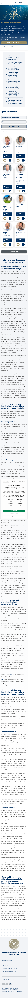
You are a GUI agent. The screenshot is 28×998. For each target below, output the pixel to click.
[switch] (20, 501)
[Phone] (10, 160)
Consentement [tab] (6, 481)
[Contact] (4, 160)
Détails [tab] (13, 481)
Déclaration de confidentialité (10, 968)
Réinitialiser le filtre (14, 126)
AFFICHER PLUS (14, 252)
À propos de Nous (7, 960)
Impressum (5, 965)
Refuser (14, 516)
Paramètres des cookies (9, 971)
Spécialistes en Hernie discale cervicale (13, 58)
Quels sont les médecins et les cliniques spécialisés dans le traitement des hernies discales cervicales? (15, 101)
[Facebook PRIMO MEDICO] (6, 984)
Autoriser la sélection (14, 513)
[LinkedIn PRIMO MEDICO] (3, 984)
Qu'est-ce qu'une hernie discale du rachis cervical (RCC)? (13, 68)
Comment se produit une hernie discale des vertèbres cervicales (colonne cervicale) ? (13, 75)
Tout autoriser (14, 510)
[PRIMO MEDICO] (5, 2)
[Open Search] (15, 2)
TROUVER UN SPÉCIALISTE (14, 42)
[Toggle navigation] (25, 2)
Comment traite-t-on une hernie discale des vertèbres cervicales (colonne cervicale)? (13, 94)
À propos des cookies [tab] (20, 481)
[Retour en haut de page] (25, 995)
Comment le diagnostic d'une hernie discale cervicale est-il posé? (14, 87)
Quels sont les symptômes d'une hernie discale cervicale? (14, 81)
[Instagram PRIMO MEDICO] (10, 984)
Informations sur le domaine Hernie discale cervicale (15, 63)
